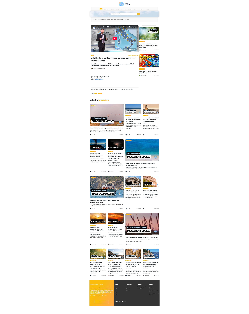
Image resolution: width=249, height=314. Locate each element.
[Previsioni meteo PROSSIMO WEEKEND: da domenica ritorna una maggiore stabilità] (151, 109)
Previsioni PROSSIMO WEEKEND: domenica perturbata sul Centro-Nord (97, 264)
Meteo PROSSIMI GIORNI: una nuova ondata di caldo (150, 191)
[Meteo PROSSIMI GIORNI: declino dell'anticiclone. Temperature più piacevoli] (116, 253)
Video (127, 286)
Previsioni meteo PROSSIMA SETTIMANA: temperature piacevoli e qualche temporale (133, 265)
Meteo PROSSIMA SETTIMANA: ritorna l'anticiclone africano (141, 237)
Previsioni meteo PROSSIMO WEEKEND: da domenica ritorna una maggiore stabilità (151, 120)
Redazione (128, 290)
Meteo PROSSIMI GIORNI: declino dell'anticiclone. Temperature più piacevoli (115, 264)
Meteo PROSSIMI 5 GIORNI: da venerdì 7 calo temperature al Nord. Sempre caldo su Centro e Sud (115, 156)
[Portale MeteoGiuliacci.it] (124, 4)
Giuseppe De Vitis (99, 79)
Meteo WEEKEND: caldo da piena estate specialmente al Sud (106, 128)
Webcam (130, 9)
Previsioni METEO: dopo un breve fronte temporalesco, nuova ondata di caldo (140, 164)
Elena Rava (94, 134)
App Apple (151, 286)
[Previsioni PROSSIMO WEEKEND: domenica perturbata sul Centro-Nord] (98, 253)
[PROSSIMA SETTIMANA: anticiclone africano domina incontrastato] (133, 109)
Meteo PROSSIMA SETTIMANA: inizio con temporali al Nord (96, 155)
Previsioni (116, 286)
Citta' (116, 288)
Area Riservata (120, 301)
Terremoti (116, 294)
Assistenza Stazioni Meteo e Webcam (154, 294)
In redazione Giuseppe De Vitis (99, 68)
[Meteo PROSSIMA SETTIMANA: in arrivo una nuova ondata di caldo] (116, 218)
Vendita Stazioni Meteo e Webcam (153, 291)
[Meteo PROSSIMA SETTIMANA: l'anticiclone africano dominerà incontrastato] (107, 187)
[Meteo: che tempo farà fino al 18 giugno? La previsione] (149, 60)
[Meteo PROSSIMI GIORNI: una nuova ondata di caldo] (151, 181)
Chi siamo (101, 301)
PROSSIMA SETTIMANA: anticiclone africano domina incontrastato (132, 119)
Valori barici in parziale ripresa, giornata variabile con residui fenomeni (115, 19)
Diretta (116, 296)
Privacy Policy (140, 288)
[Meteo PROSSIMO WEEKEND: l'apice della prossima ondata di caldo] (98, 218)
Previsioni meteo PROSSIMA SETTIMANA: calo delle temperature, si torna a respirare (150, 265)
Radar (135, 9)
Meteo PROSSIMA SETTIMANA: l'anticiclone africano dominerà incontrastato (104, 201)
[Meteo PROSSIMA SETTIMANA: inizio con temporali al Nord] (98, 144)
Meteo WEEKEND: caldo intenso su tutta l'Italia (132, 191)
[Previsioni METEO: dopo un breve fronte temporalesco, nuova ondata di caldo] (142, 150)
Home (95, 19)
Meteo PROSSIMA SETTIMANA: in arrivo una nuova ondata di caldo (115, 229)
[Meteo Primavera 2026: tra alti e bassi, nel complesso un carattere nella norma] (149, 33)
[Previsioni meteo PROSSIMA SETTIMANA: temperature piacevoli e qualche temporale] (133, 253)
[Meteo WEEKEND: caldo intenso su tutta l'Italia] (133, 181)
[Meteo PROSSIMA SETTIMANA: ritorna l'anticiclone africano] (142, 224)
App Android (151, 288)
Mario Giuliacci (143, 50)
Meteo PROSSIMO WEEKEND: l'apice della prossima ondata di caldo (97, 229)
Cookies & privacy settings (142, 286)
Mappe (116, 292)
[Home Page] (101, 9)
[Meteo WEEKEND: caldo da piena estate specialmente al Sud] (107, 114)
